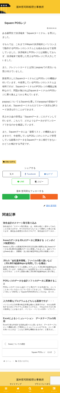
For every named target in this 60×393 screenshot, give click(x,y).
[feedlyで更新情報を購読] (16, 196)
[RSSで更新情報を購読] (44, 196)
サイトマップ (15, 384)
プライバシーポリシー (44, 384)
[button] (39, 182)
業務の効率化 (10, 162)
